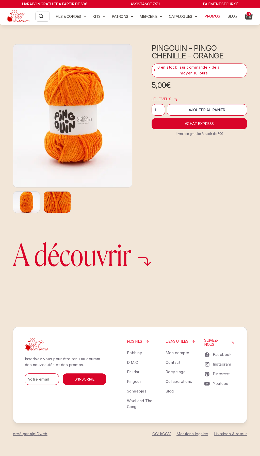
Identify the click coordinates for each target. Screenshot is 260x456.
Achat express (199, 123)
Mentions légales (192, 433)
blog (232, 16)
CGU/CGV (161, 433)
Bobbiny (134, 352)
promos (212, 16)
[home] (18, 16)
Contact (173, 362)
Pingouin (135, 381)
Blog (170, 391)
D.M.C (132, 362)
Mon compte (177, 352)
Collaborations (179, 381)
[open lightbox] (72, 115)
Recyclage (176, 371)
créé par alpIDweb (30, 433)
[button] (71, 16)
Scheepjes (137, 391)
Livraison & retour (230, 433)
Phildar (133, 371)
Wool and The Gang (140, 403)
